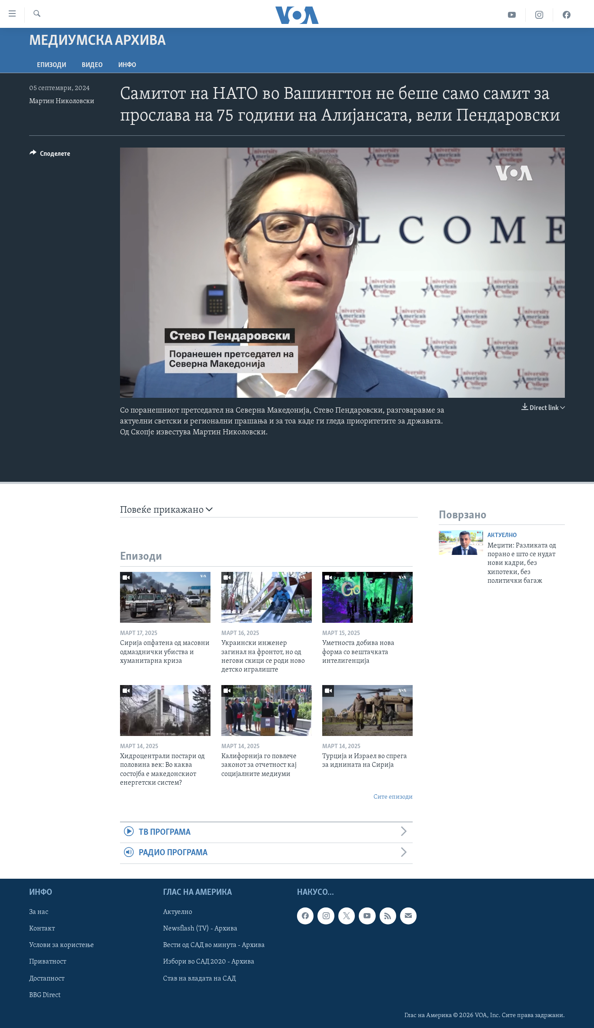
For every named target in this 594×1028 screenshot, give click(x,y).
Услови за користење (61, 945)
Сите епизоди (393, 797)
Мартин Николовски (61, 101)
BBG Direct (44, 994)
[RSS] (388, 915)
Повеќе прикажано (163, 510)
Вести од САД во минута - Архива (214, 945)
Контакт (42, 928)
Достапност (46, 978)
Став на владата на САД (199, 978)
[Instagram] (539, 15)
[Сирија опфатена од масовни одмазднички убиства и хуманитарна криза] (165, 597)
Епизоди (51, 65)
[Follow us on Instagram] (325, 915)
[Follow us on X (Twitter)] (346, 915)
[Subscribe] (408, 915)
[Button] (50, 156)
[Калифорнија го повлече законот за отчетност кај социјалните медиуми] (266, 710)
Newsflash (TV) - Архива (200, 928)
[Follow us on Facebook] (305, 915)
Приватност (47, 961)
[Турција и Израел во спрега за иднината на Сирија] (367, 710)
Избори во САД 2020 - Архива (208, 961)
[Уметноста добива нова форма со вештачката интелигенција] (367, 597)
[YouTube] (512, 15)
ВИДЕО (92, 65)
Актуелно (502, 535)
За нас (38, 912)
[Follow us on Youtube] (367, 915)
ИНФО (127, 65)
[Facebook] (566, 15)
